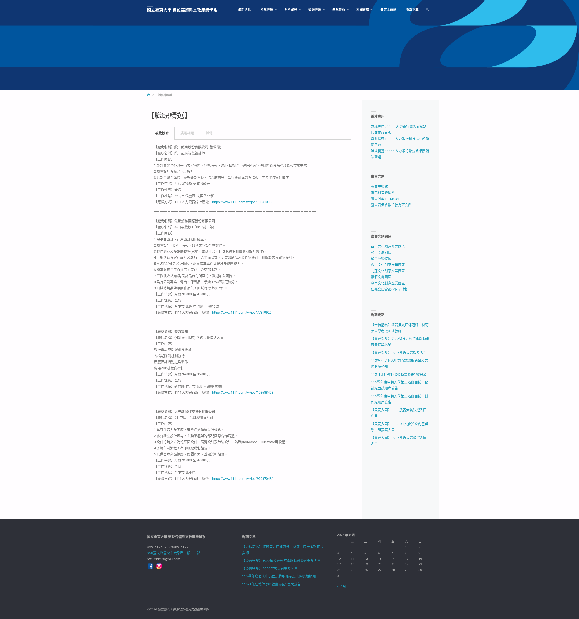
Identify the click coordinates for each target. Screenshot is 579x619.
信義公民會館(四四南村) (389, 289)
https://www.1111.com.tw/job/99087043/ (242, 479)
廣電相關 (187, 133)
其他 (209, 133)
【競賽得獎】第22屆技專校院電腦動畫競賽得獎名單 (281, 560)
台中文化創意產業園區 (388, 264)
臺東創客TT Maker (385, 198)
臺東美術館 (379, 186)
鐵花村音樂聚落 (383, 192)
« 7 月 (341, 586)
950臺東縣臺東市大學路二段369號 (173, 553)
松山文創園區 (381, 252)
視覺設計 (162, 133)
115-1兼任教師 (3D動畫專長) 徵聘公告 (400, 374)
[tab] (162, 133)
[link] (428, 9)
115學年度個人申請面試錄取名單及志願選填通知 (279, 576)
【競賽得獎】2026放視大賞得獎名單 (399, 352)
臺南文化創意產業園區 (388, 283)
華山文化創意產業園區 (388, 246)
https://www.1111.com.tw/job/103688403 (242, 393)
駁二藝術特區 (381, 258)
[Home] (149, 95)
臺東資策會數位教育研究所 (391, 204)
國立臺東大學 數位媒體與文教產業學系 (182, 10)
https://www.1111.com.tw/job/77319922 (241, 313)
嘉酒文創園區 (381, 277)
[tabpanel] (250, 319)
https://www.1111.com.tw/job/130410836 (242, 202)
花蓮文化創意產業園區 (388, 270)
